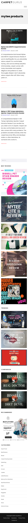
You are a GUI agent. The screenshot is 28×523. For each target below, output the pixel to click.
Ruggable (3, 492)
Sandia (3, 496)
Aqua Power (4, 449)
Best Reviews (4, 452)
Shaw (2, 502)
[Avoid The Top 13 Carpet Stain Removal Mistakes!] (14, 339)
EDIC (2, 465)
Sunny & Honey (4, 506)
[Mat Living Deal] (14, 428)
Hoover (3, 469)
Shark (2, 499)
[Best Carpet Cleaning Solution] (14, 319)
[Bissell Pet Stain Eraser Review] (14, 182)
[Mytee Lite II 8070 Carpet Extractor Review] (14, 209)
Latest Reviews (4, 476)
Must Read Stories (5, 482)
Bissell (2, 455)
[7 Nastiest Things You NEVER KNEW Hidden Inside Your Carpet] (14, 358)
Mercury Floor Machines (7, 479)
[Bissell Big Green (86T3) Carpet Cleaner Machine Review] (14, 236)
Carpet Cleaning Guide (6, 459)
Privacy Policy (22, 518)
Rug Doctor (3, 489)
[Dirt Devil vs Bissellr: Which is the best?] (14, 399)
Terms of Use (6, 518)
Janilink (3, 472)
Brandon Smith (6, 50)
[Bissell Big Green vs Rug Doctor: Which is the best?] (14, 381)
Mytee (2, 486)
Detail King (3, 462)
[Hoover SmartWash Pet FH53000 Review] (14, 291)
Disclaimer (14, 518)
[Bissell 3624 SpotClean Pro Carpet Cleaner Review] (14, 264)
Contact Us (14, 520)
